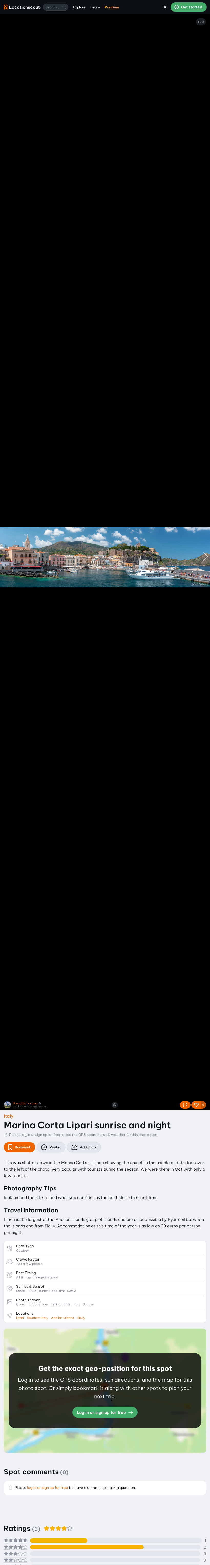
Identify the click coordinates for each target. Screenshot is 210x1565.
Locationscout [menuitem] (22, 7)
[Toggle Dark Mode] (165, 7)
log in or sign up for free (40, 1134)
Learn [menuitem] (95, 7)
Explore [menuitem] (79, 7)
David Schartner (25, 1103)
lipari (20, 1318)
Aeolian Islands (62, 1318)
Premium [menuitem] (112, 7)
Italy (8, 1116)
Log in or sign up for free (102, 1412)
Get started (191, 7)
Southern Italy (37, 1318)
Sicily (81, 1318)
